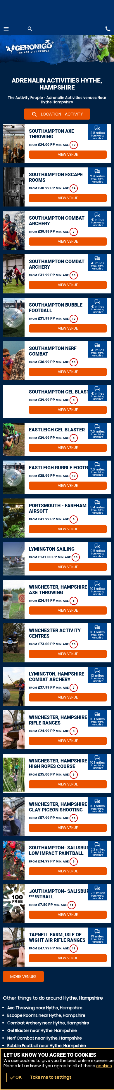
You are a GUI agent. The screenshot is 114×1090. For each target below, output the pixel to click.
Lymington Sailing (52, 549)
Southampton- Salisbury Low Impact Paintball (60, 850)
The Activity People (25, 97)
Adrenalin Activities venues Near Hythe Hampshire (73, 99)
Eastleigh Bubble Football (62, 467)
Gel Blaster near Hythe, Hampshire (42, 1030)
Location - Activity (57, 114)
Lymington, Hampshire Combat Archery (56, 676)
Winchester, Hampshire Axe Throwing (58, 589)
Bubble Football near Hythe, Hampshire (46, 1046)
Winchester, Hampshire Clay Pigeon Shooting (58, 807)
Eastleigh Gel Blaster (57, 430)
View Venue (68, 154)
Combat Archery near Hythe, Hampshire (48, 1023)
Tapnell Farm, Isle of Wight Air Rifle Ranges (57, 937)
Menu (6, 29)
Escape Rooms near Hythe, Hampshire (46, 1015)
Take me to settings (51, 1077)
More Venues (23, 976)
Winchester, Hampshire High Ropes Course (58, 763)
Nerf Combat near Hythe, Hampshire (44, 1038)
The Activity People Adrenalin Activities (38, 47)
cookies (104, 1066)
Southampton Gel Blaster (62, 392)
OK (15, 1077)
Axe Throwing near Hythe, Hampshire (44, 1008)
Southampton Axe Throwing (51, 133)
